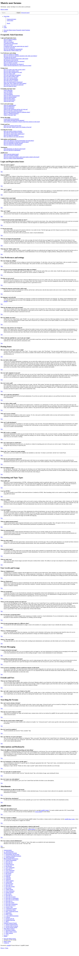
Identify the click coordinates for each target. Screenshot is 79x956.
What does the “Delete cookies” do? (12, 50)
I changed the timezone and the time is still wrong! (16, 58)
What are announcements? (10, 97)
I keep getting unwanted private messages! (14, 120)
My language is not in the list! (11, 60)
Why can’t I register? (9, 42)
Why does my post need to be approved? (14, 84)
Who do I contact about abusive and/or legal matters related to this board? (21, 157)
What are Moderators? (9, 106)
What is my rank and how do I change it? (14, 64)
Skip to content (4, 9)
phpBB (5, 301)
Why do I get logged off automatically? (13, 49)
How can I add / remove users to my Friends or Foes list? (17, 127)
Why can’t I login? (8, 45)
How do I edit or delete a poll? (11, 76)
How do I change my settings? (11, 54)
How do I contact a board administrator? (13, 158)
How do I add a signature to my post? (13, 72)
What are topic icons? (9, 101)
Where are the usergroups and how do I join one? (16, 109)
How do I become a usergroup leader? (13, 110)
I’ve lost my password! (9, 47)
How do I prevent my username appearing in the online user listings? (20, 55)
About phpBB (38, 811)
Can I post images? (8, 94)
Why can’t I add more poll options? (12, 75)
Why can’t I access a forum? (11, 77)
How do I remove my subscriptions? (12, 144)
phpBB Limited (45, 810)
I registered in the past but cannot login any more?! (16, 46)
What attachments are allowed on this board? (14, 148)
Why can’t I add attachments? (11, 79)
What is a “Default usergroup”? (11, 113)
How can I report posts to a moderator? (13, 82)
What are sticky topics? (9, 98)
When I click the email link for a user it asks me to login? (17, 65)
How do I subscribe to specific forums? (13, 143)
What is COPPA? (8, 40)
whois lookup (31, 829)
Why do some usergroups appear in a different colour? (17, 112)
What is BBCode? (8, 90)
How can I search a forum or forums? (13, 131)
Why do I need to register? (10, 39)
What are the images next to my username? (14, 61)
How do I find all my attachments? (12, 150)
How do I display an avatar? (10, 62)
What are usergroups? (9, 108)
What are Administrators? (10, 105)
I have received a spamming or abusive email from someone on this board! (22, 121)
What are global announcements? (12, 95)
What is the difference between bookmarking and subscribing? (19, 140)
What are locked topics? (9, 99)
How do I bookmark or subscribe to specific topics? (16, 142)
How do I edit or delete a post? (11, 71)
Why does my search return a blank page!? (14, 134)
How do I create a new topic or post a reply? (14, 69)
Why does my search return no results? (13, 132)
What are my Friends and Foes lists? (12, 125)
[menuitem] (11, 19)
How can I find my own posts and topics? (14, 136)
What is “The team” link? (10, 115)
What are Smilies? (8, 93)
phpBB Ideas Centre (70, 819)
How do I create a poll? (9, 73)
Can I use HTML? (8, 91)
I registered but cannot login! (11, 43)
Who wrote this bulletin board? (11, 154)
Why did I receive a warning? (11, 80)
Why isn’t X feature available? (11, 155)
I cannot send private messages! (11, 119)
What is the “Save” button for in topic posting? (15, 83)
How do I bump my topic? (10, 86)
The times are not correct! (10, 57)
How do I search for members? (11, 135)
